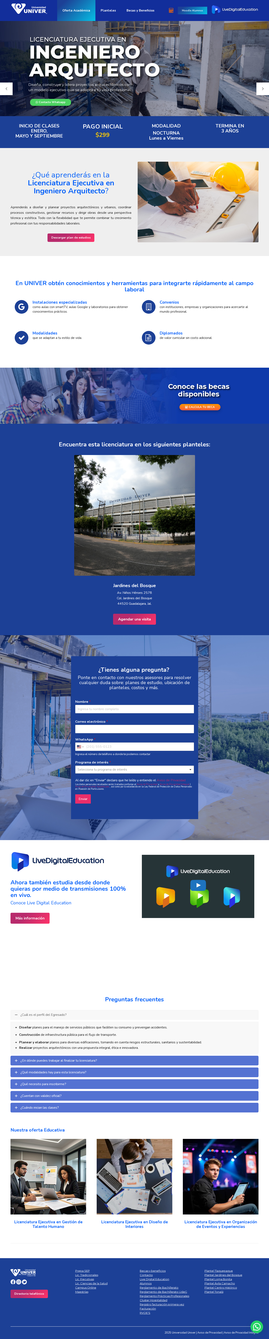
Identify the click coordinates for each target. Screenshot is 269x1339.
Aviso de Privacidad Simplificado (92, 786)
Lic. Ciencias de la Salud (91, 1283)
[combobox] (134, 770)
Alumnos (146, 1283)
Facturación (148, 1308)
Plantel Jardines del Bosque (223, 1275)
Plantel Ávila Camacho (219, 1283)
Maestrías (81, 1291)
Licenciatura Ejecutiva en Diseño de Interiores (134, 1224)
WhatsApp (85, 739)
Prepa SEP (82, 1270)
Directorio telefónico (29, 1294)
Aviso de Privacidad (171, 780)
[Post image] (48, 1176)
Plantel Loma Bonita (218, 1279)
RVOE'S (145, 1312)
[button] (16, 1184)
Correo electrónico (91, 722)
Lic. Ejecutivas (84, 1279)
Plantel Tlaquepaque (218, 1270)
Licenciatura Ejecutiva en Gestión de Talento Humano (48, 1224)
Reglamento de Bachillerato (159, 1287)
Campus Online (85, 1287)
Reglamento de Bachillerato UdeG (163, 1291)
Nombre (83, 702)
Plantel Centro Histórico (220, 1287)
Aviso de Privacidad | (210, 1333)
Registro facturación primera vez (162, 1304)
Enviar (83, 799)
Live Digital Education (154, 1279)
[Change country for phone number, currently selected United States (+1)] (80, 746)
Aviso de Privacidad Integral (175, 784)
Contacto (146, 1275)
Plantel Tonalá (213, 1291)
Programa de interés (93, 762)
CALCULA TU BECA (201, 407)
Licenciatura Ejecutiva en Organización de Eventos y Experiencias (221, 1224)
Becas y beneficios (153, 1270)
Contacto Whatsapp (51, 102)
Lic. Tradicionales (86, 1275)
